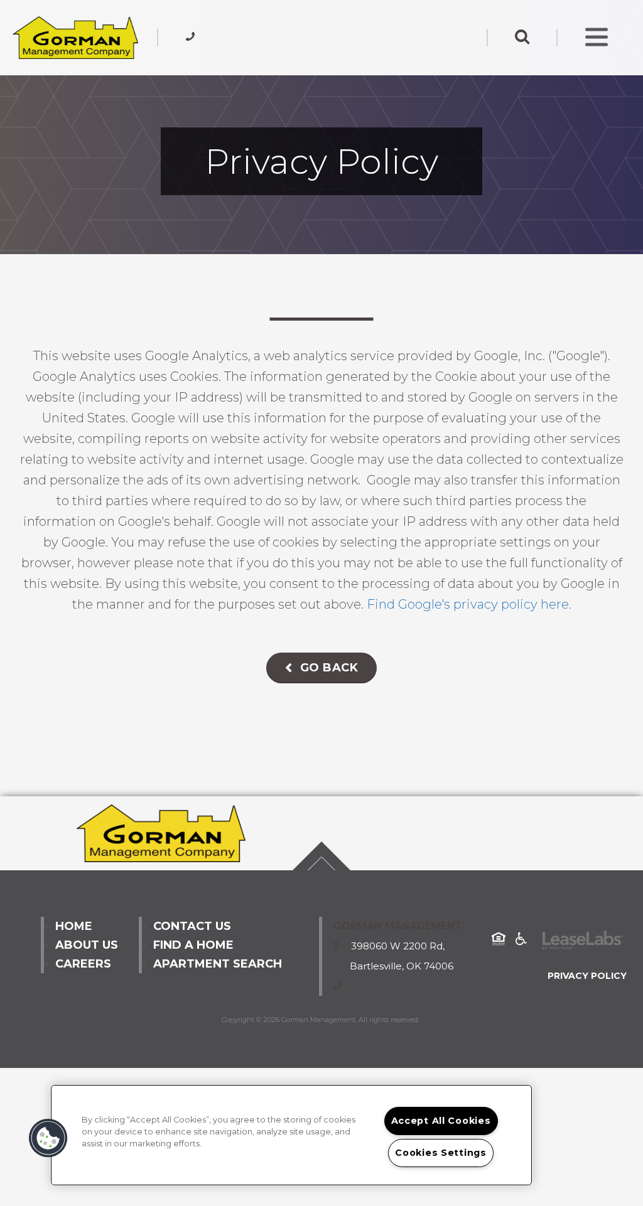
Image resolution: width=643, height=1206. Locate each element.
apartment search (217, 964)
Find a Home (193, 945)
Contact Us (192, 926)
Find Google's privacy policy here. (469, 604)
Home (73, 926)
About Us (86, 945)
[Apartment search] (522, 37)
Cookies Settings (441, 1152)
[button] (48, 1138)
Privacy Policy (587, 975)
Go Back (327, 668)
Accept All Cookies (441, 1120)
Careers (83, 964)
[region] (291, 1135)
